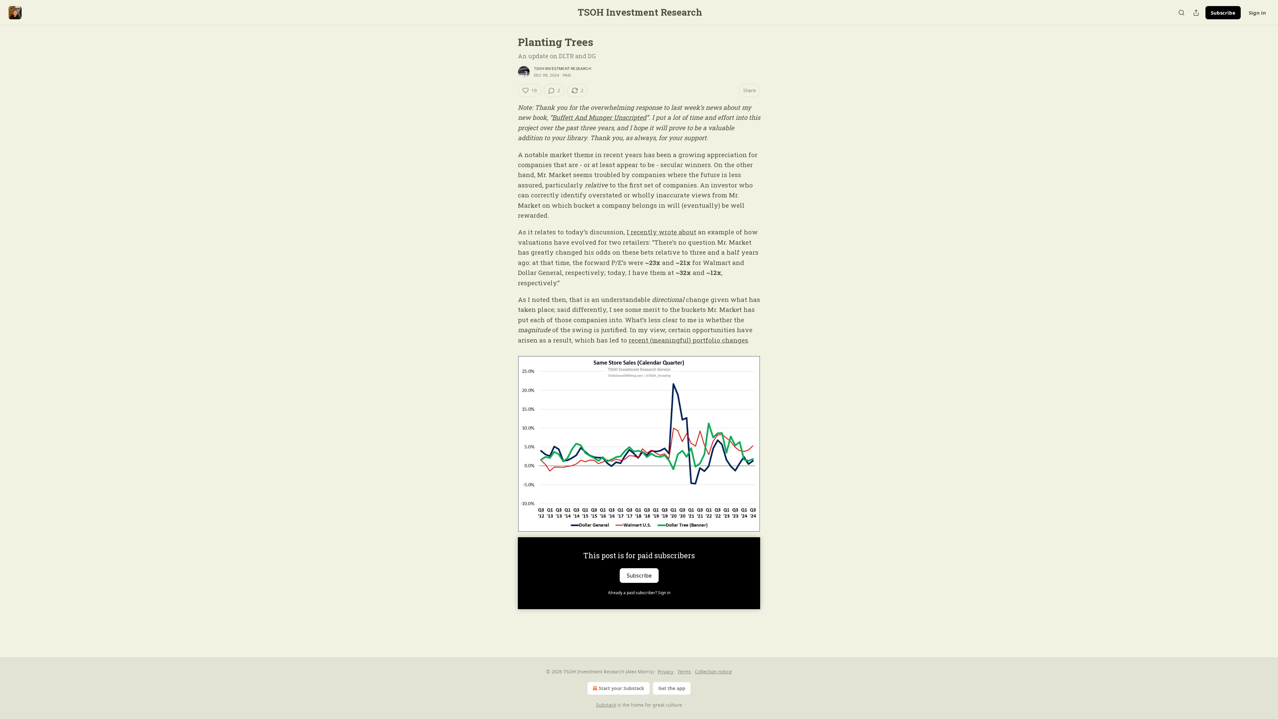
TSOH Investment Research (562, 68)
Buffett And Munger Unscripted (599, 117)
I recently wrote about (661, 232)
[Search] (1181, 12)
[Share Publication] (1196, 12)
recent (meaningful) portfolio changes (688, 340)
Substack (606, 705)
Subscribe (1223, 12)
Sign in (1257, 12)
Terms (684, 671)
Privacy (665, 671)
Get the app (671, 688)
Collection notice (713, 671)
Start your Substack (621, 688)
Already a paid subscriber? (639, 593)
